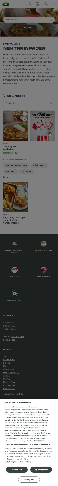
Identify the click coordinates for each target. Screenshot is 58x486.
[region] (29, 442)
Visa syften (29, 479)
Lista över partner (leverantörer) (18, 462)
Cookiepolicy (39, 441)
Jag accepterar (41, 469)
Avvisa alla (17, 469)
